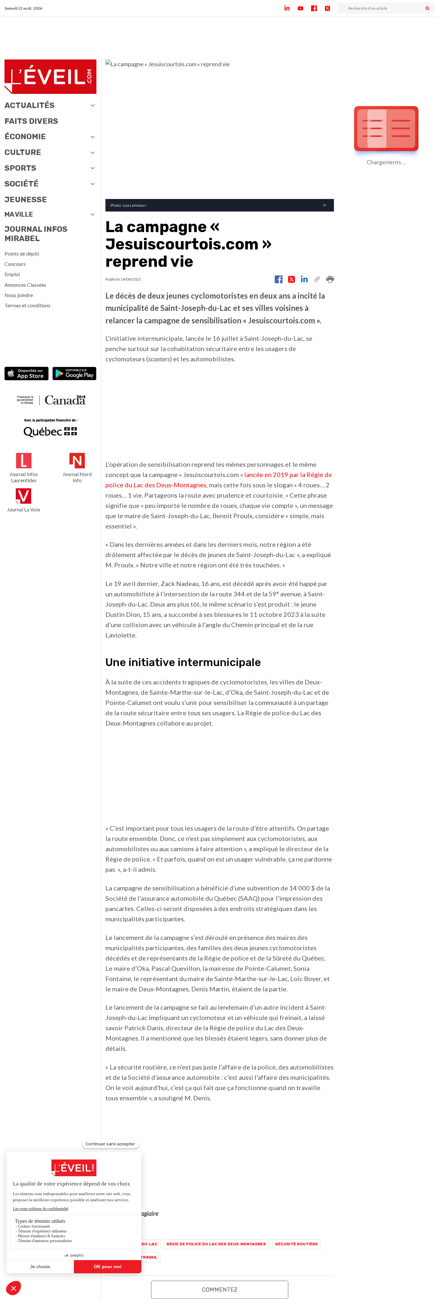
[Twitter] (331, 8)
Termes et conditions (27, 305)
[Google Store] (74, 374)
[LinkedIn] (291, 8)
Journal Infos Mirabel (35, 234)
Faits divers (31, 121)
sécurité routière (296, 1244)
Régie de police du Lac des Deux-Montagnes (216, 1244)
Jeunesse (25, 199)
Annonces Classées (25, 285)
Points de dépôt (21, 253)
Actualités (29, 105)
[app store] (26, 374)
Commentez (219, 1289)
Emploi (12, 274)
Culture (22, 152)
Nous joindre (18, 295)
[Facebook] (318, 8)
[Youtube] (304, 8)
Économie (25, 136)
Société (21, 183)
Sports (20, 168)
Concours (15, 264)
